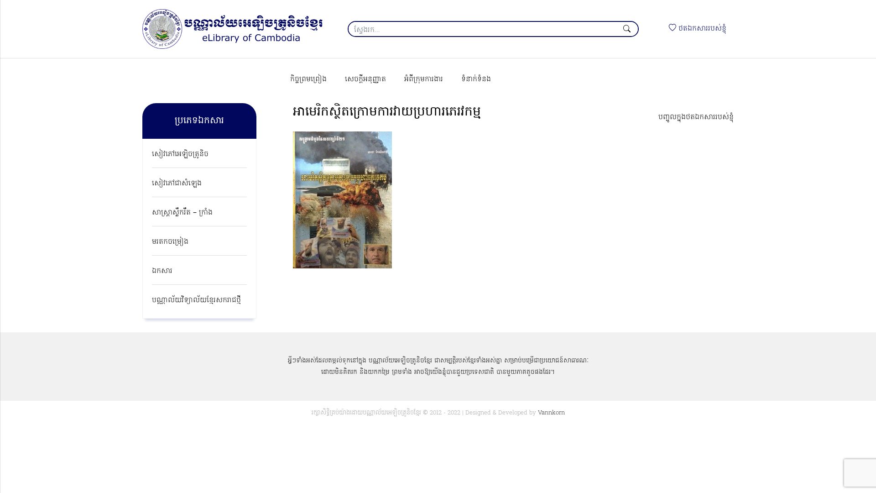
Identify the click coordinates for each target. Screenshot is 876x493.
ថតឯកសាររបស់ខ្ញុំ (701, 28)
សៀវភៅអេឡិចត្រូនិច (180, 154)
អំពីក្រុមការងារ (423, 79)
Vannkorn (551, 413)
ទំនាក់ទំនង (476, 79)
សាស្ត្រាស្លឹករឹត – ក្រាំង (182, 212)
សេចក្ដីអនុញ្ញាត (365, 79)
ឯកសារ (162, 271)
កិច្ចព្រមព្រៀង (308, 79)
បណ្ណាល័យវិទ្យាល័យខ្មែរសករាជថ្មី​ (196, 300)
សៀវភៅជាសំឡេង (177, 183)
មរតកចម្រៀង (170, 241)
